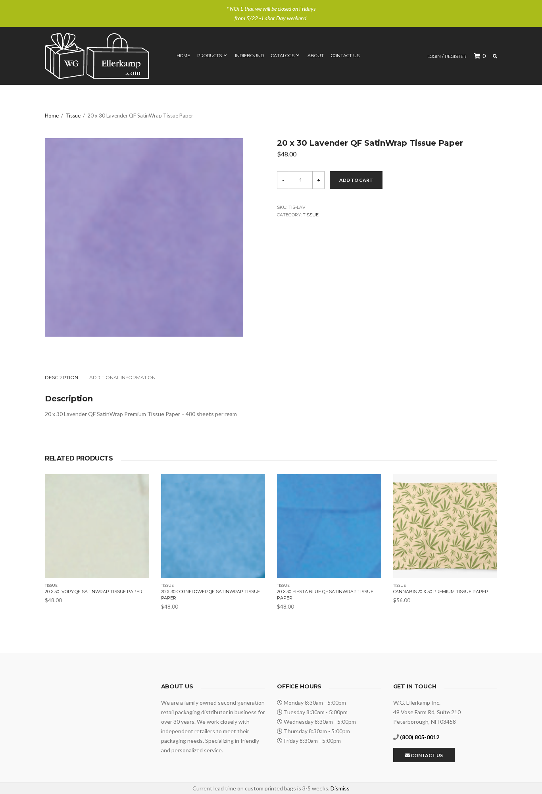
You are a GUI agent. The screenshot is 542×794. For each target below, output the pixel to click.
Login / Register (447, 56)
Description (61, 377)
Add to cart (356, 180)
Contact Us (345, 55)
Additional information (122, 377)
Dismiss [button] (340, 788)
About (316, 55)
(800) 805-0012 (419, 737)
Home (183, 55)
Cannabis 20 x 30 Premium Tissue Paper (440, 591)
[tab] (66, 378)
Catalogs (282, 55)
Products (209, 55)
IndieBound (249, 55)
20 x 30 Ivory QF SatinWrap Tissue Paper (93, 591)
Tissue (73, 115)
